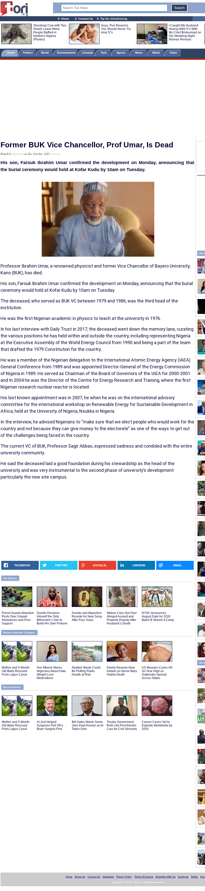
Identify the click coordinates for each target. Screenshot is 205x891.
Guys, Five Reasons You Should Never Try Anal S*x (116, 29)
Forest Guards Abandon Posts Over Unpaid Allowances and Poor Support (18, 618)
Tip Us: (113, 18)
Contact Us (85, 18)
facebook (183, 876)
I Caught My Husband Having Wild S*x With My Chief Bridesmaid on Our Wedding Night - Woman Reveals (185, 32)
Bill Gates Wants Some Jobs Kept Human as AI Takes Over (87, 725)
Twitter (194, 876)
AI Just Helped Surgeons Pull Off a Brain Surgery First (50, 725)
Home (65, 18)
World (45, 52)
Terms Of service (143, 876)
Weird (156, 52)
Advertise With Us (165, 876)
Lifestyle (87, 52)
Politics (28, 52)
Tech (104, 52)
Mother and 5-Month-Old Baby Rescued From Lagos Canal (16, 671)
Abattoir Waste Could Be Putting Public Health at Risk (86, 671)
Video (173, 52)
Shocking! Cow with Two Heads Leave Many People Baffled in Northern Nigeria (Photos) (49, 32)
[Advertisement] (102, 98)
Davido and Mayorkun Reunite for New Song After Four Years (87, 616)
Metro (139, 52)
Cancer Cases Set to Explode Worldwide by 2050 (157, 725)
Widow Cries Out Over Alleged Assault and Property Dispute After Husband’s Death (122, 618)
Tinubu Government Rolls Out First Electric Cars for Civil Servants (122, 725)
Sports (121, 52)
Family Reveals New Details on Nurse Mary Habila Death (122, 671)
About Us (79, 876)
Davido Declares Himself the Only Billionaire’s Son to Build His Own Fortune (52, 618)
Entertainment (66, 52)
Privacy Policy (124, 876)
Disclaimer (108, 876)
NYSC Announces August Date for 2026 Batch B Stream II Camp (158, 616)
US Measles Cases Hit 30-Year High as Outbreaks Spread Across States (157, 673)
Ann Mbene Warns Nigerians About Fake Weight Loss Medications (51, 673)
